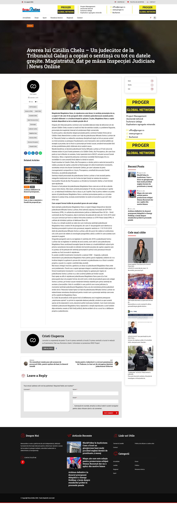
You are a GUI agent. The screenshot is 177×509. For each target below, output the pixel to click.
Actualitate (27, 18)
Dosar (37, 18)
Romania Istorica (140, 469)
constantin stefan (33, 115)
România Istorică (57, 18)
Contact (80, 18)
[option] (83, 95)
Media (140, 85)
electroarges (33, 124)
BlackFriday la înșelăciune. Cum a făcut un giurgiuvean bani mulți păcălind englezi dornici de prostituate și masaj (145, 180)
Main (28, 171)
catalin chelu (38, 111)
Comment (27, 389)
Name (75, 389)
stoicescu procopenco (33, 142)
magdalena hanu (33, 133)
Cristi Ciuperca (33, 94)
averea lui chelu (28, 111)
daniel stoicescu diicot (33, 120)
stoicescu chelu (33, 137)
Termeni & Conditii (118, 443)
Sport (45, 18)
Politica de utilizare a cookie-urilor (144, 443)
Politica (137, 465)
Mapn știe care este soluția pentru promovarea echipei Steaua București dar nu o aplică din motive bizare (145, 198)
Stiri (140, 89)
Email (75, 397)
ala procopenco (33, 107)
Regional (70, 18)
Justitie (115, 465)
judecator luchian (33, 129)
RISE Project (95, 343)
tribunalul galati (33, 146)
